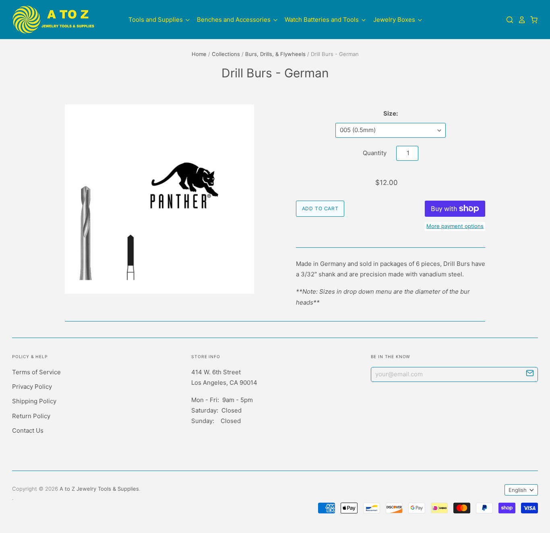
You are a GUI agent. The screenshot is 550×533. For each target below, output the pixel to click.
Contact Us (27, 430)
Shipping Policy (34, 401)
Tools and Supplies (156, 19)
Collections (226, 54)
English (518, 490)
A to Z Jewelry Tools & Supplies (99, 488)
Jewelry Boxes (395, 19)
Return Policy (31, 416)
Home (199, 54)
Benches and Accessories (234, 19)
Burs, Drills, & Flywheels (275, 54)
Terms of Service (36, 372)
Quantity (375, 153)
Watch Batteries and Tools (322, 19)
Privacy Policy (32, 386)
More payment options (455, 226)
